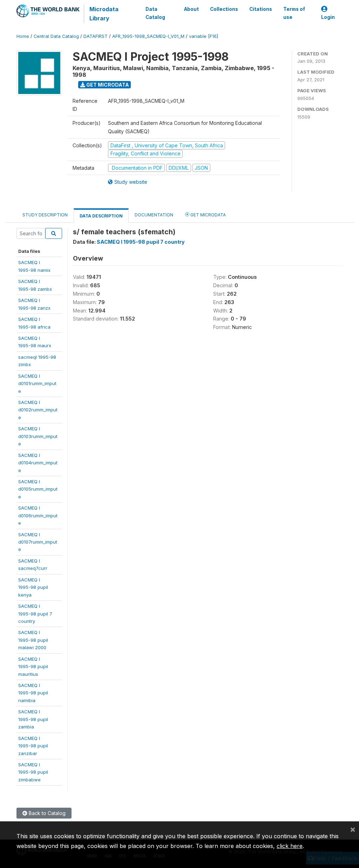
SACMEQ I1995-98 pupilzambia (33, 719)
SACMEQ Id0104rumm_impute (37, 462)
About (191, 9)
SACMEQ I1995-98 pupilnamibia (33, 692)
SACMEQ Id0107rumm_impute (37, 542)
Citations (260, 9)
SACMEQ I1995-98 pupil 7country (35, 613)
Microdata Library (103, 14)
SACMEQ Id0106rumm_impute (37, 515)
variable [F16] (203, 36)
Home (22, 36)
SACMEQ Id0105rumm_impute (37, 489)
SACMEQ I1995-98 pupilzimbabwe (33, 772)
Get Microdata (107, 85)
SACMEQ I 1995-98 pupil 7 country (141, 242)
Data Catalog (155, 13)
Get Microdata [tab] (207, 214)
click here (290, 845)
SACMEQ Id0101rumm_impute (37, 383)
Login (328, 17)
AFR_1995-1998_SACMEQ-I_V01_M (148, 36)
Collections (224, 9)
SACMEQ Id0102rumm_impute (37, 409)
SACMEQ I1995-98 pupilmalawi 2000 (33, 640)
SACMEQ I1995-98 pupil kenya (33, 587)
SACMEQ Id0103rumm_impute (37, 436)
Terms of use (294, 13)
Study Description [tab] (45, 214)
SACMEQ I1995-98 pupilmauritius (33, 666)
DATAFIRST (95, 36)
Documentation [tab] (154, 214)
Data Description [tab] (101, 215)
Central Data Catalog (56, 36)
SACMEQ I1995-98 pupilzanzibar (33, 745)
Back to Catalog (46, 813)
